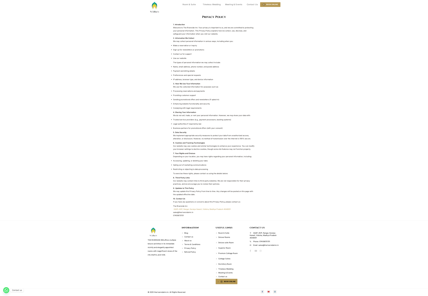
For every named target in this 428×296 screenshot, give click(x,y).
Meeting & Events (233, 4)
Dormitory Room (225, 264)
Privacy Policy (190, 248)
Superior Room (224, 248)
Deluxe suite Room (226, 243)
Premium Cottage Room (228, 253)
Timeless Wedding (212, 4)
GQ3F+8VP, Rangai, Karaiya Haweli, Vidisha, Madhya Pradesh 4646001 (202, 209)
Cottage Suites (224, 259)
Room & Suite (189, 4)
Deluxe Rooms (224, 237)
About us (188, 241)
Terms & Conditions (192, 244)
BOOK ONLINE (272, 4)
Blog (186, 233)
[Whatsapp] (6, 290)
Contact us (252, 4)
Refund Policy (190, 252)
